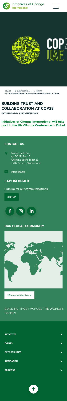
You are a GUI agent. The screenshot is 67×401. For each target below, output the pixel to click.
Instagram (21, 211)
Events (8, 343)
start (8, 91)
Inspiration (23, 91)
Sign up (11, 197)
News (39, 91)
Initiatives (10, 334)
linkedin (31, 211)
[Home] (23, 6)
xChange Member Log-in (19, 295)
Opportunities (13, 352)
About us (35, 12)
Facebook (10, 211)
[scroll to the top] (33, 389)
